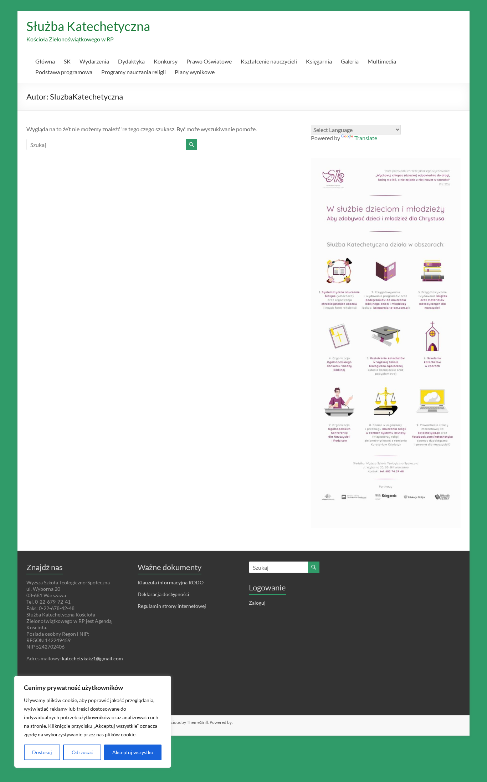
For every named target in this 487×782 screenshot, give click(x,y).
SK (67, 61)
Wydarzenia (94, 61)
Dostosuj (42, 752)
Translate (365, 137)
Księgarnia (319, 61)
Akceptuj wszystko (132, 752)
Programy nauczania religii (133, 71)
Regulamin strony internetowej (172, 606)
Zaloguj (257, 603)
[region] (92, 722)
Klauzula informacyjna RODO (171, 582)
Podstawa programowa (63, 71)
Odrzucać (82, 752)
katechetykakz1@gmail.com (92, 658)
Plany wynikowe (195, 71)
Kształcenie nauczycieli (269, 61)
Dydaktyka (131, 61)
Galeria (350, 61)
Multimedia (382, 61)
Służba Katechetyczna (88, 26)
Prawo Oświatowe (209, 61)
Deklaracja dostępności (163, 594)
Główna (45, 61)
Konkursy (166, 61)
